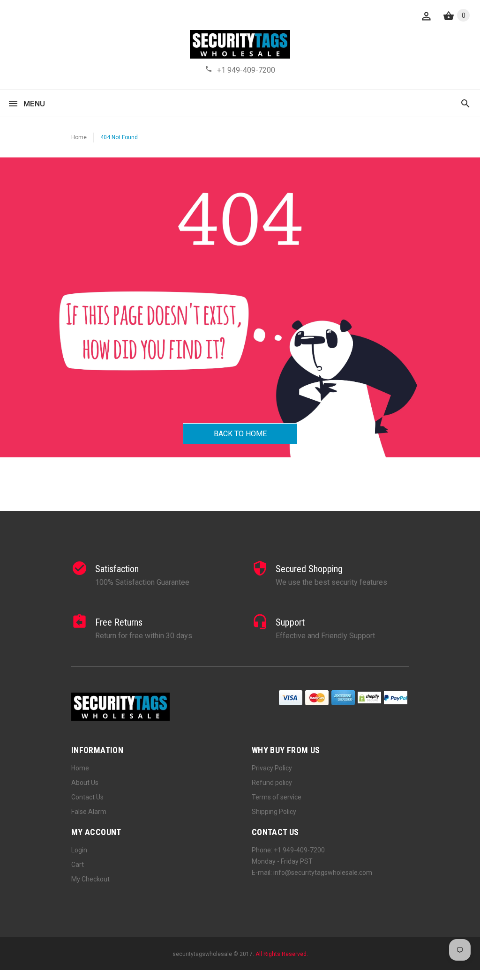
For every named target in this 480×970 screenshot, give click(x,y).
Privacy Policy (272, 768)
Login (79, 850)
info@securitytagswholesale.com (322, 872)
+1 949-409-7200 (246, 70)
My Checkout (90, 879)
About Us (84, 782)
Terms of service (276, 797)
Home (79, 137)
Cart (77, 864)
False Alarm (88, 811)
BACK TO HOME (240, 433)
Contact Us (87, 797)
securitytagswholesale (202, 954)
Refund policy (272, 782)
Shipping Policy (274, 811)
